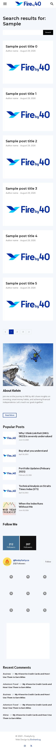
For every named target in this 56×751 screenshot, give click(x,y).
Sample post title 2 (21, 141)
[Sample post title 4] (28, 257)
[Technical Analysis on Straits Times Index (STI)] (9, 490)
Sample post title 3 (21, 189)
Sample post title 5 (21, 283)
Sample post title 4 (21, 236)
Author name (12, 51)
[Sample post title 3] (28, 209)
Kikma (5, 715)
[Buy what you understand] (9, 455)
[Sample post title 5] (28, 304)
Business (7, 674)
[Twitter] (31, 745)
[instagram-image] (11, 576)
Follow (11, 537)
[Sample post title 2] (28, 162)
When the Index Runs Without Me (31, 505)
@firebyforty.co (21, 560)
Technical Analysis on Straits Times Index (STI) (35, 487)
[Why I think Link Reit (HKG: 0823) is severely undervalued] (9, 438)
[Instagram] (24, 745)
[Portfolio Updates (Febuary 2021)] (9, 473)
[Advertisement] (28, 641)
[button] (52, 4)
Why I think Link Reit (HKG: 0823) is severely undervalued (35, 435)
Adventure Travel (10, 684)
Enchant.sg (35, 739)
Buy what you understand (33, 450)
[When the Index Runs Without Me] (9, 508)
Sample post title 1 (21, 94)
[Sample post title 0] (28, 67)
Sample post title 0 (21, 46)
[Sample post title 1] (28, 115)
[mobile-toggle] (4, 4)
